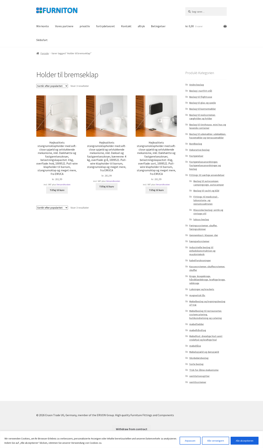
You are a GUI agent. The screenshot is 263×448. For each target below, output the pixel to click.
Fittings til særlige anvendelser (206, 175)
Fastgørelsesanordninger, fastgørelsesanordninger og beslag (205, 165)
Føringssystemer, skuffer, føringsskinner (203, 227)
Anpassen (190, 440)
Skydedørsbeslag (198, 358)
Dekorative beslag (199, 149)
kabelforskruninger (200, 260)
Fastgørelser (196, 156)
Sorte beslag (196, 364)
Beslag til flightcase (200, 96)
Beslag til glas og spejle (202, 102)
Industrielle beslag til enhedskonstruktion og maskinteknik (202, 251)
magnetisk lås (197, 295)
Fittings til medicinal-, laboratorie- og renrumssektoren (206, 200)
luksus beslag (201, 219)
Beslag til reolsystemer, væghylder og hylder (202, 116)
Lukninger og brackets (201, 289)
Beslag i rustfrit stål (200, 90)
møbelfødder (196, 324)
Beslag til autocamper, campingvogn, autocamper (208, 183)
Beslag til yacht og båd (206, 190)
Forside (45, 53)
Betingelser (158, 26)
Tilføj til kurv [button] (57, 190)
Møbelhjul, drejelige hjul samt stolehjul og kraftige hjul (205, 338)
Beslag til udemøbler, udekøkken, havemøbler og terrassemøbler (207, 135)
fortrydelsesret (105, 26)
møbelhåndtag (197, 330)
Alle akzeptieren (244, 440)
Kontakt (126, 26)
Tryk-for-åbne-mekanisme (203, 370)
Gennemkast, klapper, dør (203, 235)
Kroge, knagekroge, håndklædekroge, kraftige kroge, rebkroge (207, 280)
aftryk (141, 26)
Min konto (42, 26)
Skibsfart (42, 40)
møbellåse (195, 345)
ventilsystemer (197, 382)
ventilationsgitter (199, 376)
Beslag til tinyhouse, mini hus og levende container (207, 126)
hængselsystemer (199, 241)
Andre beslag (196, 84)
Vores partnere (64, 26)
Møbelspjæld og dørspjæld (204, 351)
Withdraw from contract (131, 429)
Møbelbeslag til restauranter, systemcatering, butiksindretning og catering (205, 314)
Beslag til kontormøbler (202, 108)
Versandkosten (63, 184)
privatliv (85, 26)
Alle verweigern (215, 440)
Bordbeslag (195, 143)
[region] (131, 439)
